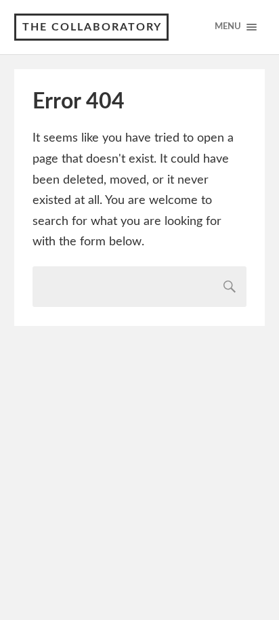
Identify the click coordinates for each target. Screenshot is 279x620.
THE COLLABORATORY (92, 27)
